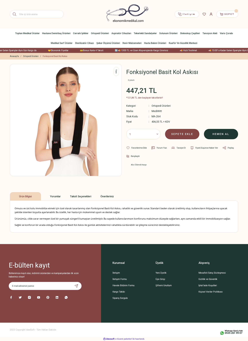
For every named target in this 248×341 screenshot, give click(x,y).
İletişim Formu (120, 279)
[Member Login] (211, 14)
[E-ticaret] (123, 339)
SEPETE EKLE (182, 134)
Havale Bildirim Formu (123, 285)
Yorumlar (55, 196)
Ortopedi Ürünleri (161, 105)
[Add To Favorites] (136, 148)
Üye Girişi (160, 279)
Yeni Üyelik (161, 272)
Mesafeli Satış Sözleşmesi (212, 272)
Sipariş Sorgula (120, 298)
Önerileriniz (107, 196)
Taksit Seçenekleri (80, 196)
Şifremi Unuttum (164, 285)
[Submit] (76, 286)
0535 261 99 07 (233, 332)
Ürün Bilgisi (25, 196)
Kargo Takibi (119, 291)
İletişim (116, 272)
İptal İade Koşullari (207, 285)
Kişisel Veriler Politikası (210, 291)
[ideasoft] (109, 339)
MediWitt (157, 111)
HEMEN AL (221, 134)
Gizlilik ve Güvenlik (207, 279)
